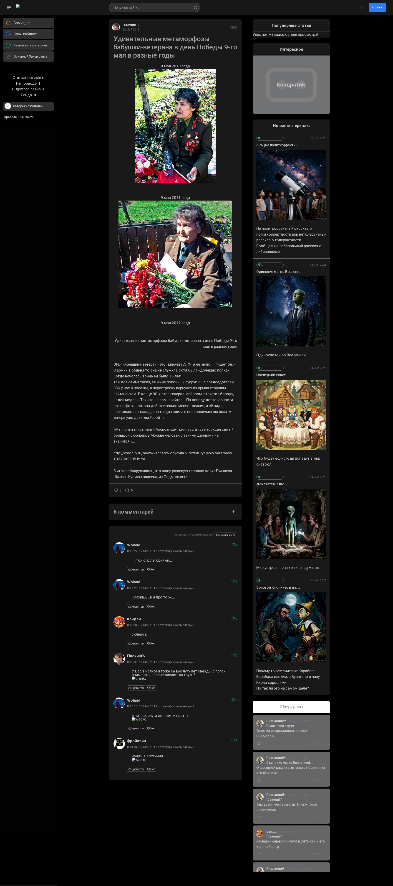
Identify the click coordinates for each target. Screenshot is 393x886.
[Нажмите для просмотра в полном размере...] (291, 185)
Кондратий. (291, 84)
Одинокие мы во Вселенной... (289, 762)
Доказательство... (271, 484)
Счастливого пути (280, 726)
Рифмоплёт (276, 721)
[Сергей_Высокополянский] (270, 138)
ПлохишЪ (131, 25)
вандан (134, 619)
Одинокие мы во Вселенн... (279, 272)
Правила (10, 117)
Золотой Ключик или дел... (278, 587)
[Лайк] (116, 490)
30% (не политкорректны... (278, 145)
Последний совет (271, 375)
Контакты (27, 117)
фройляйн (136, 740)
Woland (133, 545)
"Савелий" (274, 799)
